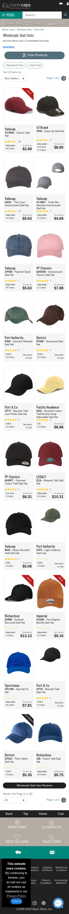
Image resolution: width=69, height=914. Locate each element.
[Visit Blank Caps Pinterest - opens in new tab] (43, 902)
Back (9, 813)
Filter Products (37, 55)
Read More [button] (9, 47)
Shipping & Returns (47, 869)
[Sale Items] (51, 838)
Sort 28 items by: (12, 72)
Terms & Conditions (46, 881)
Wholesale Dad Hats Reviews (34, 785)
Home (43, 813)
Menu (10, 14)
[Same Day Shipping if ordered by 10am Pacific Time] (57, 22)
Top (25, 813)
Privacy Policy (16, 896)
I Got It (16, 901)
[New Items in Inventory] (17, 824)
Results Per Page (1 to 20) (17, 793)
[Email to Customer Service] (52, 851)
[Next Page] (63, 78)
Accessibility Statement (61, 881)
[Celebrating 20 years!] (11, 22)
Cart (61, 813)
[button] (49, 3)
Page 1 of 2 (53, 799)
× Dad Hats (34, 65)
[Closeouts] (51, 824)
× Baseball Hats (14, 65)
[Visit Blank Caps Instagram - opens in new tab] (34, 902)
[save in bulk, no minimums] (34, 22)
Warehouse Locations (61, 869)
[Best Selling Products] (17, 838)
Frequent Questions (33, 869)
